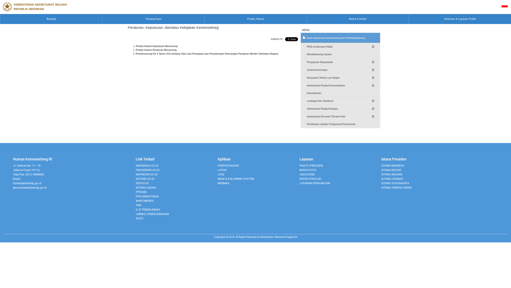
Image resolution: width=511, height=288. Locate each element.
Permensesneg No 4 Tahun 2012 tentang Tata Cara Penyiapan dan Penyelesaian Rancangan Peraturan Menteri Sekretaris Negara (207, 53)
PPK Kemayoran (147, 196)
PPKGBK (141, 192)
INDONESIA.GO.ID (147, 165)
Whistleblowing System (319, 54)
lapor (222, 170)
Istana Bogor (391, 170)
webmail (224, 183)
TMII (138, 205)
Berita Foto (307, 170)
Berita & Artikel (357, 18)
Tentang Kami (153, 18)
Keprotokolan (314, 93)
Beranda (51, 18)
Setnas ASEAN (146, 187)
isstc (140, 218)
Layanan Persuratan (314, 183)
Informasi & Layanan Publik (460, 18)
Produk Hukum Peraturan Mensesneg (156, 50)
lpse (221, 174)
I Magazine (307, 174)
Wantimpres (145, 201)
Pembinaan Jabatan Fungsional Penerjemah (331, 124)
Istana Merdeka (392, 165)
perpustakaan (228, 165)
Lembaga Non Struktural (320, 101)
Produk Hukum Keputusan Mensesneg (157, 46)
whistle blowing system (236, 179)
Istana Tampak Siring (396, 187)
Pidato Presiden (311, 165)
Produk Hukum (255, 18)
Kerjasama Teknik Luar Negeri (323, 77)
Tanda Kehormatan (317, 70)
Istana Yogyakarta (395, 183)
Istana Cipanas (392, 179)
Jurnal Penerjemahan (152, 214)
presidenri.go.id (147, 170)
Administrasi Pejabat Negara (322, 108)
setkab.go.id (145, 179)
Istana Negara (391, 174)
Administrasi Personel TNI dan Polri (326, 116)
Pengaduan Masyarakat (320, 62)
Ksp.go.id (142, 183)
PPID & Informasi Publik (320, 46)
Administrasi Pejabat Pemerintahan (326, 85)
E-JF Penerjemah (148, 209)
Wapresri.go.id (146, 174)
